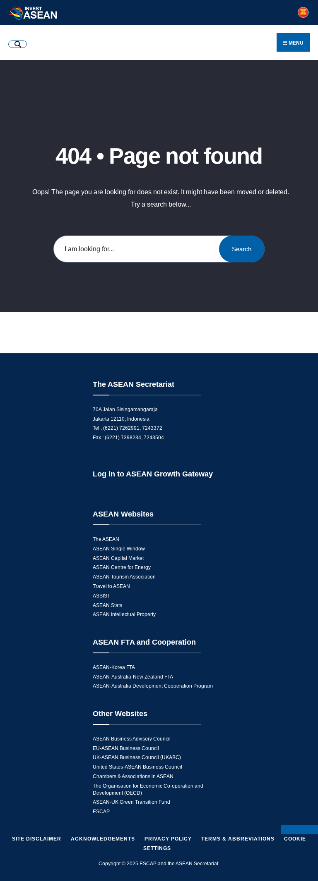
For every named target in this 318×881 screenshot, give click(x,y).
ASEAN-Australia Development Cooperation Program (153, 686)
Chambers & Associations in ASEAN (133, 776)
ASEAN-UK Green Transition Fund (131, 802)
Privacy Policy (168, 839)
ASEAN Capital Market (118, 558)
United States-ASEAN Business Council (137, 767)
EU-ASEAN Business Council (126, 748)
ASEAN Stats (107, 605)
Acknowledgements (103, 839)
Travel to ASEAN (111, 586)
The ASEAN (106, 539)
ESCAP (101, 811)
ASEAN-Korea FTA (114, 667)
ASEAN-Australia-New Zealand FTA (133, 677)
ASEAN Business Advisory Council (132, 739)
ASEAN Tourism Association (124, 577)
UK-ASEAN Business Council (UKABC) (137, 757)
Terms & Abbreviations (238, 839)
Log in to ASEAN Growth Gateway (153, 474)
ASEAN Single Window (119, 549)
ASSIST (101, 596)
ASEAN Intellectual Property (124, 614)
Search (241, 248)
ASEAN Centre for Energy (122, 567)
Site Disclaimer (36, 839)
